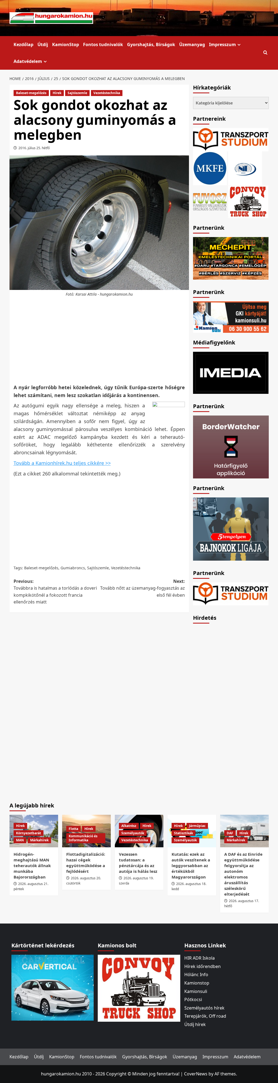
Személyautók (132, 833)
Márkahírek (39, 840)
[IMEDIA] (231, 372)
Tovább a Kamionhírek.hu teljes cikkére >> (62, 463)
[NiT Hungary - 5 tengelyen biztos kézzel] (231, 528)
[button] (265, 52)
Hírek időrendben (202, 966)
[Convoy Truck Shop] (139, 988)
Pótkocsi (193, 999)
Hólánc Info (196, 974)
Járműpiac (197, 825)
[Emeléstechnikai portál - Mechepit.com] (231, 257)
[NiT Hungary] (245, 168)
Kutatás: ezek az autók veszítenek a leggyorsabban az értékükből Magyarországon (191, 865)
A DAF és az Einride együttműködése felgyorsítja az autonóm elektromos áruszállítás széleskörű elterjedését (243, 874)
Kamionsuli (195, 991)
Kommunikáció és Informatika (83, 838)
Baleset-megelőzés (31, 93)
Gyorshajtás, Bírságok (151, 44)
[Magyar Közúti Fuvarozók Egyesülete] (210, 168)
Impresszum (222, 44)
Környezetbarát (28, 833)
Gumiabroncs (73, 567)
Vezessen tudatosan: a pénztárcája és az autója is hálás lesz (138, 862)
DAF (230, 833)
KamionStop (65, 44)
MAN (20, 840)
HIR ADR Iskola (199, 958)
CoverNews (195, 1074)
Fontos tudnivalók (103, 44)
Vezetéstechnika (106, 93)
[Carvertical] (52, 987)
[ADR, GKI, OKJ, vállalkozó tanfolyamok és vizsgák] (231, 139)
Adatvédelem (28, 61)
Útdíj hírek (195, 1024)
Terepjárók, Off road (205, 1016)
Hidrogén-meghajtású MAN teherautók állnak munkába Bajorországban (32, 865)
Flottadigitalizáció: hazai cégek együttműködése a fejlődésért (85, 862)
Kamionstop (196, 983)
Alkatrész (128, 825)
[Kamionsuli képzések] (231, 317)
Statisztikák (183, 833)
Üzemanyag (192, 44)
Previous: (55, 591)
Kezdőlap (23, 44)
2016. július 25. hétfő (34, 148)
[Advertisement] (109, 341)
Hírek (57, 93)
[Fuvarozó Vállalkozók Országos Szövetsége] (210, 201)
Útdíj (42, 44)
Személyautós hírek (204, 1008)
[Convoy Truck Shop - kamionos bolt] (248, 201)
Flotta (73, 828)
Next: (142, 588)
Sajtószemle (77, 93)
